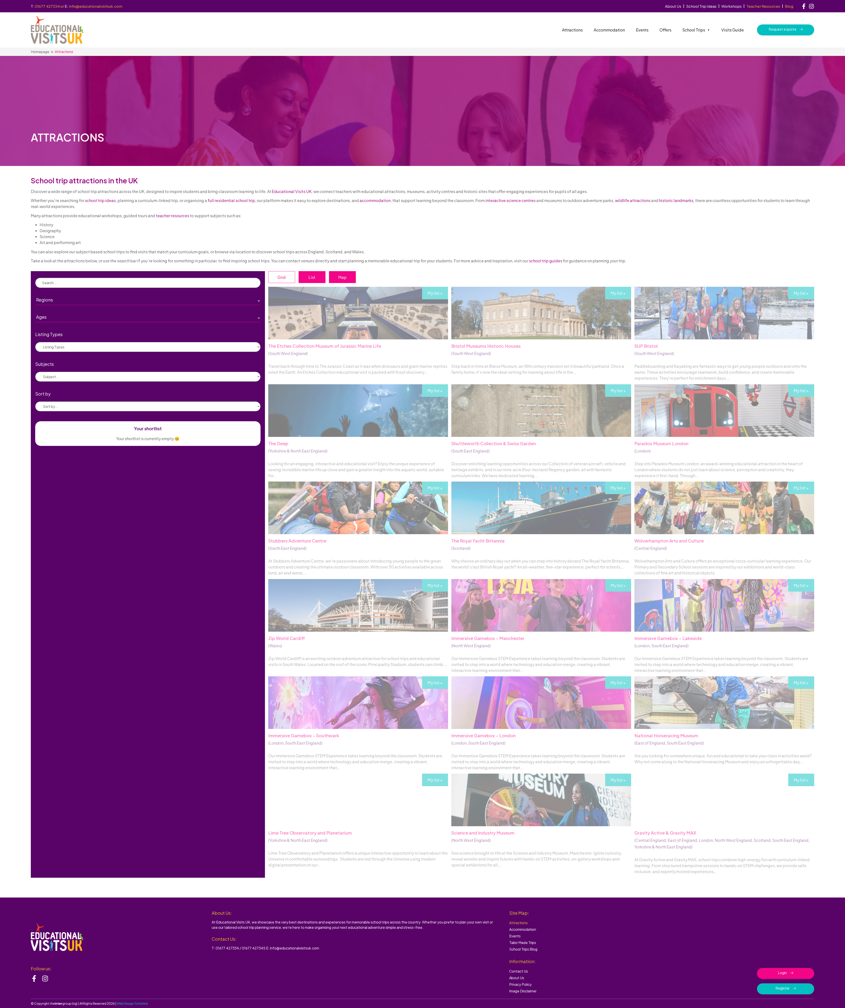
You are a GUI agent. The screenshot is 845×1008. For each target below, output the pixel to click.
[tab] (281, 277)
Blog (789, 6)
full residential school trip (231, 200)
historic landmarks (676, 200)
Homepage (40, 51)
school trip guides (545, 260)
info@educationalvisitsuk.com (95, 6)
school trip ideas (100, 200)
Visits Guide (732, 29)
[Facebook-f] (803, 6)
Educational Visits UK (292, 191)
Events (642, 29)
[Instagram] (811, 6)
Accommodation (609, 29)
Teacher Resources (763, 6)
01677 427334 (47, 6)
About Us (673, 6)
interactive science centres (510, 200)
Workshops (731, 6)
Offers (665, 29)
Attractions (572, 29)
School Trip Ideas (701, 6)
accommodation (375, 200)
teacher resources (172, 215)
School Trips (693, 29)
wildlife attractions (632, 200)
